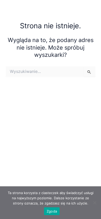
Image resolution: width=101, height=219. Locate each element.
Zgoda (52, 211)
